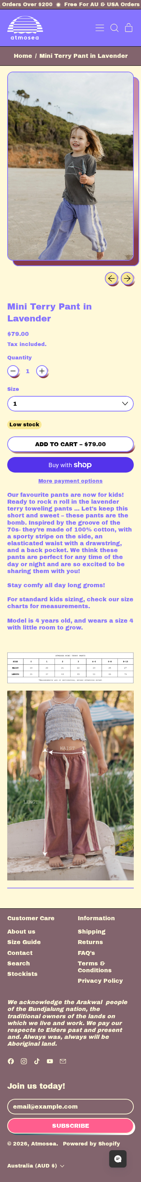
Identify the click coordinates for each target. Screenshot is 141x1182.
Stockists (22, 974)
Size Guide (24, 942)
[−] (13, 371)
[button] (114, 28)
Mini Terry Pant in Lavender (83, 56)
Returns (90, 942)
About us (21, 932)
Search (18, 963)
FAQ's (86, 953)
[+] (42, 371)
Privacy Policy (100, 981)
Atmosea (43, 1144)
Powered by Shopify (91, 1144)
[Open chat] (118, 1159)
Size (13, 389)
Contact (20, 953)
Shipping (92, 932)
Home (23, 56)
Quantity (19, 357)
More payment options (70, 481)
